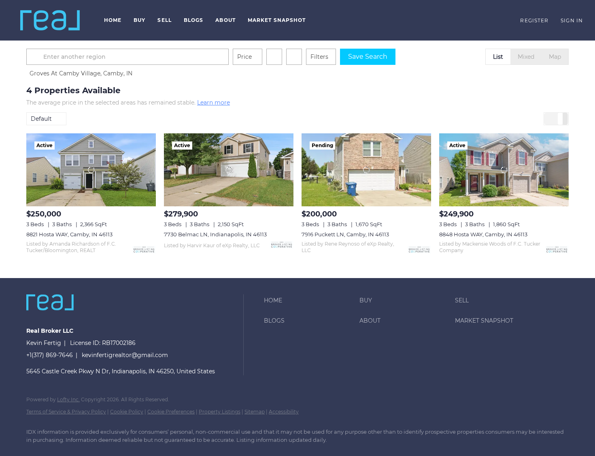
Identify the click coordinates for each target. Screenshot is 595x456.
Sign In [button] (572, 20)
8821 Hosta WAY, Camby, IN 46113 (69, 234)
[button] (50, 20)
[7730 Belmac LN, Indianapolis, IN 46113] (228, 169)
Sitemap (254, 412)
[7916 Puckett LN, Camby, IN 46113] (366, 169)
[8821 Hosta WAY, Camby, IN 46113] (91, 169)
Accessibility (284, 412)
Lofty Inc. (68, 399)
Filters (319, 56)
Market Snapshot (277, 20)
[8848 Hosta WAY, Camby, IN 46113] (504, 169)
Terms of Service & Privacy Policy (66, 412)
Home (112, 20)
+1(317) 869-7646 (49, 355)
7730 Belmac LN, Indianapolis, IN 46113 (215, 234)
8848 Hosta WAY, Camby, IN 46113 (483, 234)
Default (41, 118)
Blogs (194, 20)
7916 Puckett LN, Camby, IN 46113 (345, 234)
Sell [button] (164, 20)
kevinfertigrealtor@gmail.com (125, 355)
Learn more (213, 102)
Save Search (367, 56)
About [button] (225, 20)
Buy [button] (139, 20)
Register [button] (534, 20)
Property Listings (219, 412)
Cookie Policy (126, 412)
